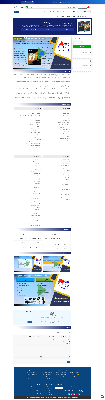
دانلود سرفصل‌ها (86, 69)
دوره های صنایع (83, 16)
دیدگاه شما (68, 343)
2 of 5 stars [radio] (63, 341)
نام (69, 356)
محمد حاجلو (29, 397)
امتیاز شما (68, 341)
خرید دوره (82, 46)
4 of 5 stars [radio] (61, 341)
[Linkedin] (74, 394)
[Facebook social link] (17, 24)
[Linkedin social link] (17, 29)
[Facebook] (79, 394)
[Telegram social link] (17, 31)
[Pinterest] (77, 394)
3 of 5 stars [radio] (62, 341)
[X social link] (17, 26)
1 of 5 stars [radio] (64, 341)
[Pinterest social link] (17, 28)
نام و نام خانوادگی (28, 311)
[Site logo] (84, 7)
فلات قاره (88, 16)
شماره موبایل (29, 316)
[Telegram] (69, 394)
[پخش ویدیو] (42, 53)
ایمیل (40, 356)
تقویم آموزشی (16, 11)
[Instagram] (72, 394)
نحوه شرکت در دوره (87, 41)
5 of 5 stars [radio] (60, 341)
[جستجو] (27, 7)
